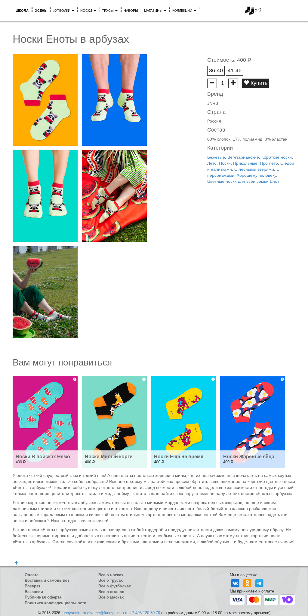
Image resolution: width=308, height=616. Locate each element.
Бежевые (216, 157)
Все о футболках (114, 586)
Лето (212, 163)
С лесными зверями (254, 169)
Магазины (153, 10)
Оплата (31, 575)
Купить (258, 83)
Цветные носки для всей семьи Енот (243, 181)
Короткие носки (276, 157)
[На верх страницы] (16, 563)
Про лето (269, 163)
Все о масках (111, 597)
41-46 (235, 70)
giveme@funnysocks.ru (107, 613)
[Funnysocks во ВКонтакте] (236, 583)
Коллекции (182, 10)
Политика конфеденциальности (55, 603)
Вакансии (34, 592)
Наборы (131, 10)
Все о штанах (111, 592)
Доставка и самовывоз (47, 580)
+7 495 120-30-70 (145, 613)
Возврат (32, 586)
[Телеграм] (259, 583)
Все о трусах (110, 580)
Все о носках (110, 575)
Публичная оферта (43, 597)
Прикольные (245, 163)
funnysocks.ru (73, 613)
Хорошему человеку (256, 175)
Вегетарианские (243, 157)
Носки (86, 10)
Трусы (108, 10)
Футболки (62, 10)
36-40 (216, 70)
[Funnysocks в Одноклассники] (248, 583)
